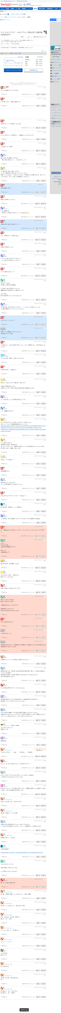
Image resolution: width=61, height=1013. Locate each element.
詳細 (2, 53)
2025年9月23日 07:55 (38, 207)
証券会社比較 (42, 8)
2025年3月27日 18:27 (38, 987)
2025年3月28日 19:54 (38, 902)
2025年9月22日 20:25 (38, 220)
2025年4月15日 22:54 (38, 695)
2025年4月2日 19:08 (39, 798)
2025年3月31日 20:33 (38, 834)
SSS (4, 280)
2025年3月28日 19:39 (38, 913)
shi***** (5, 951)
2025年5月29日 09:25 (38, 584)
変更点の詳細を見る (15, 43)
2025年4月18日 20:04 (38, 656)
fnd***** (5, 657)
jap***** (5, 380)
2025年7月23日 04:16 (38, 316)
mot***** (5, 155)
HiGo (4, 480)
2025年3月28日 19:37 (38, 926)
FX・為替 (18, 8)
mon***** (5, 697)
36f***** (5, 88)
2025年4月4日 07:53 (39, 784)
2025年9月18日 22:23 (38, 243)
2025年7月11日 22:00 (38, 456)
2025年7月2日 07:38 (39, 492)
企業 (16, 53)
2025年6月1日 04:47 (39, 526)
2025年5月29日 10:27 (38, 571)
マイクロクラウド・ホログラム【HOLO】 (17, 17)
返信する (5, 94)
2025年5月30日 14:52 (38, 539)
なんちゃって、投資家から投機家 (11, 725)
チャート (6, 53)
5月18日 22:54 (40, 131)
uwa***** (5, 786)
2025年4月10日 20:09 (38, 748)
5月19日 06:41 (40, 120)
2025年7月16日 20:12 (38, 354)
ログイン (21, 5)
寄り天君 (5, 356)
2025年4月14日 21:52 (38, 737)
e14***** (5, 561)
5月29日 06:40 (40, 98)
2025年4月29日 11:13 (38, 618)
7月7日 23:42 (40, 86)
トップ (2, 8)
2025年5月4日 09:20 (39, 596)
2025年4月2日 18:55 (39, 809)
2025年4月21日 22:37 (38, 641)
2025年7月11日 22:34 (38, 418)
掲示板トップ (3, 11)
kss (4, 631)
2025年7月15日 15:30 (38, 379)
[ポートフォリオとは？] (8, 14)
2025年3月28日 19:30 (38, 938)
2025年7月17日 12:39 (38, 328)
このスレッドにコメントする (13, 70)
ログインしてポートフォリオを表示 (18, 14)
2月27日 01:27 (40, 154)
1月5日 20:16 (40, 184)
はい (38, 94)
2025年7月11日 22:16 (38, 439)
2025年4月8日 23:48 (39, 771)
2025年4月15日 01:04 (38, 724)
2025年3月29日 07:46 (38, 860)
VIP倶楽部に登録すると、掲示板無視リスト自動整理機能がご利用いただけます (17, 47)
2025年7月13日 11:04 (38, 395)
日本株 (7, 8)
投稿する (23, 1009)
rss (45, 36)
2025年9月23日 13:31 (38, 195)
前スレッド (44, 51)
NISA (56, 8)
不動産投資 (49, 8)
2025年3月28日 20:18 (38, 890)
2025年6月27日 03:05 (38, 503)
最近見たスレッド (4, 19)
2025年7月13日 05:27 (38, 407)
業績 (19, 53)
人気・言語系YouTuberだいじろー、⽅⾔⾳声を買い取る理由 (14, 1)
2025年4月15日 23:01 (38, 684)
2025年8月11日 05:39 (38, 279)
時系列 (11, 53)
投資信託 (24, 8)
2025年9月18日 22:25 (38, 232)
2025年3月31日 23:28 (38, 820)
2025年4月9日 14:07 (39, 760)
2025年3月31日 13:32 (38, 845)
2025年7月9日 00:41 (39, 478)
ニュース (30, 8)
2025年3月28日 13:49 (38, 949)
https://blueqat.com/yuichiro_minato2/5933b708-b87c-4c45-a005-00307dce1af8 (22, 852)
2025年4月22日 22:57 (38, 629)
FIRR (4, 329)
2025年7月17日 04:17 (38, 341)
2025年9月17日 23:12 (38, 254)
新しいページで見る (5, 43)
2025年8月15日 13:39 (38, 268)
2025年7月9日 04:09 (39, 467)
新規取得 (29, 4)
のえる (5, 505)
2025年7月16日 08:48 (38, 366)
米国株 (12, 8)
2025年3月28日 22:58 (38, 879)
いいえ (44, 94)
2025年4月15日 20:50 (38, 709)
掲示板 (35, 8)
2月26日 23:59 (40, 167)
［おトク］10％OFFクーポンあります (33, 5)
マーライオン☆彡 (7, 750)
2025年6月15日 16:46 (38, 515)
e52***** (5, 586)
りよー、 (5, 169)
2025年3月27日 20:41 (38, 962)
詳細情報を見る (33, 70)
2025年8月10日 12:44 (38, 303)
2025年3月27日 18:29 (38, 974)
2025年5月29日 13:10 (38, 560)
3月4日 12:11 (40, 143)
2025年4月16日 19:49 (38, 667)
